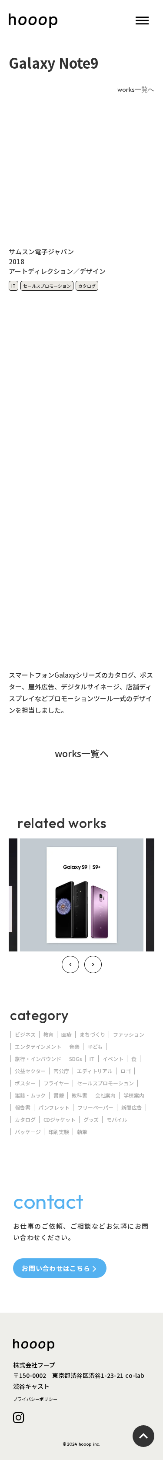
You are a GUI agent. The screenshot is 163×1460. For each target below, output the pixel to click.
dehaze (142, 21)
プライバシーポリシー (35, 1399)
